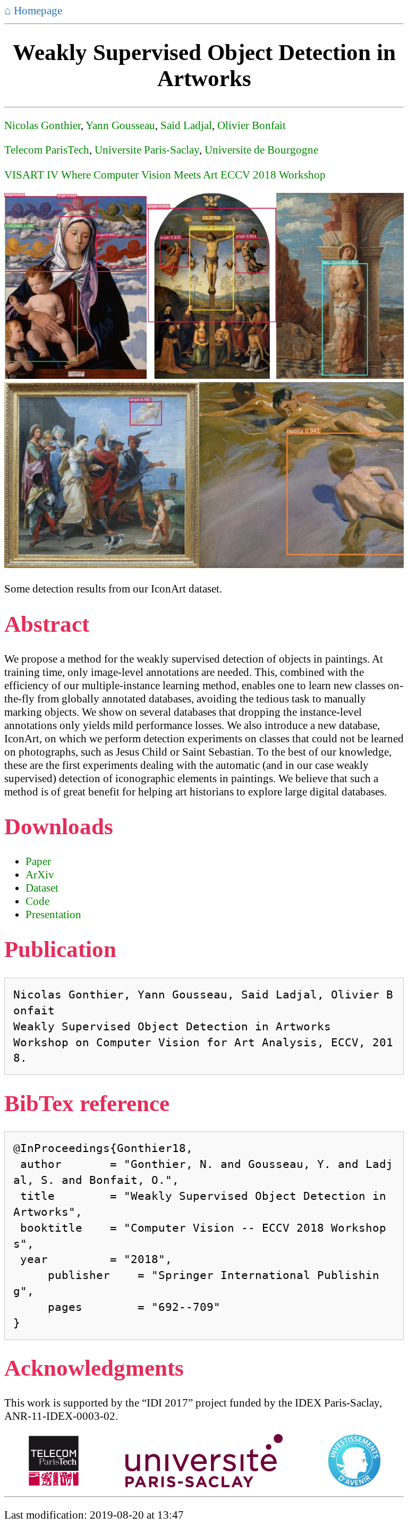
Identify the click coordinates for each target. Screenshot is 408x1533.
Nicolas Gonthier (42, 125)
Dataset (42, 888)
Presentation (53, 914)
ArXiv (40, 874)
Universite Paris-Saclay (147, 149)
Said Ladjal (186, 125)
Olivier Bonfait (251, 125)
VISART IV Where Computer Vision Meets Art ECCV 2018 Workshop (165, 174)
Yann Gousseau (120, 125)
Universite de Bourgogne (261, 149)
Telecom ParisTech (46, 149)
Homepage (33, 10)
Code (37, 901)
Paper (38, 861)
